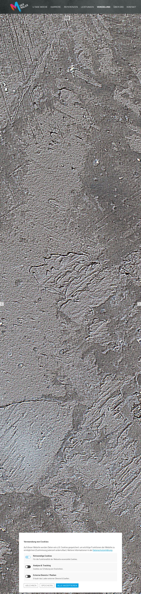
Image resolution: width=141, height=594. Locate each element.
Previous (2, 304)
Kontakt (131, 7)
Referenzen (71, 7)
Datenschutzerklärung (102, 550)
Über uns (118, 7)
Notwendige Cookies (42, 556)
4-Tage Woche (40, 7)
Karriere (56, 7)
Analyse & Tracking (42, 565)
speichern (47, 585)
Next (139, 304)
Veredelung (103, 7)
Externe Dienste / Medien (44, 575)
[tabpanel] (70, 304)
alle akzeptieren (67, 585)
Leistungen (87, 7)
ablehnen (30, 585)
